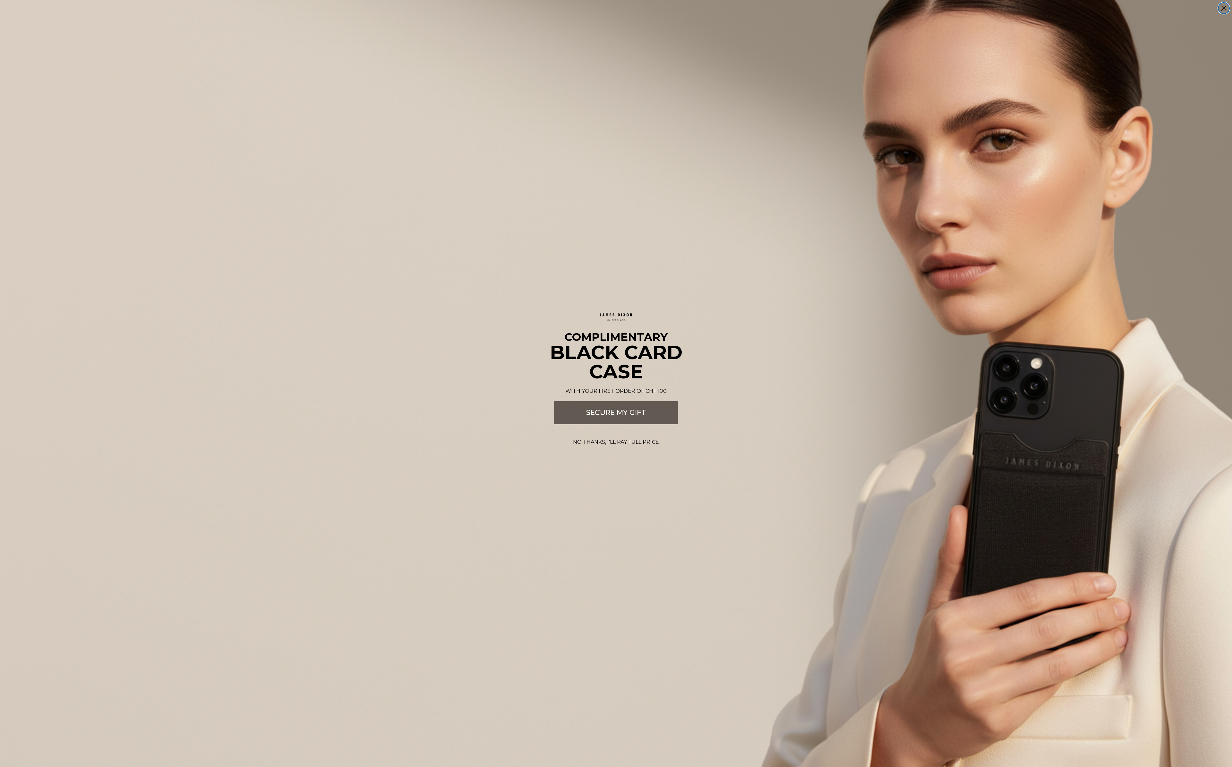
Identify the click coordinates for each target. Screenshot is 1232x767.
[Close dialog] (1223, 8)
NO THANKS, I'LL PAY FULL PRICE (616, 442)
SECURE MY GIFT (616, 412)
